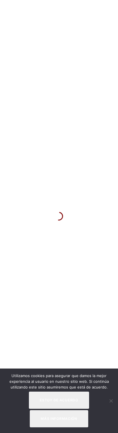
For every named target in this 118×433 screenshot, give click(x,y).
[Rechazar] (111, 401)
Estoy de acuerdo (59, 400)
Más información (59, 418)
